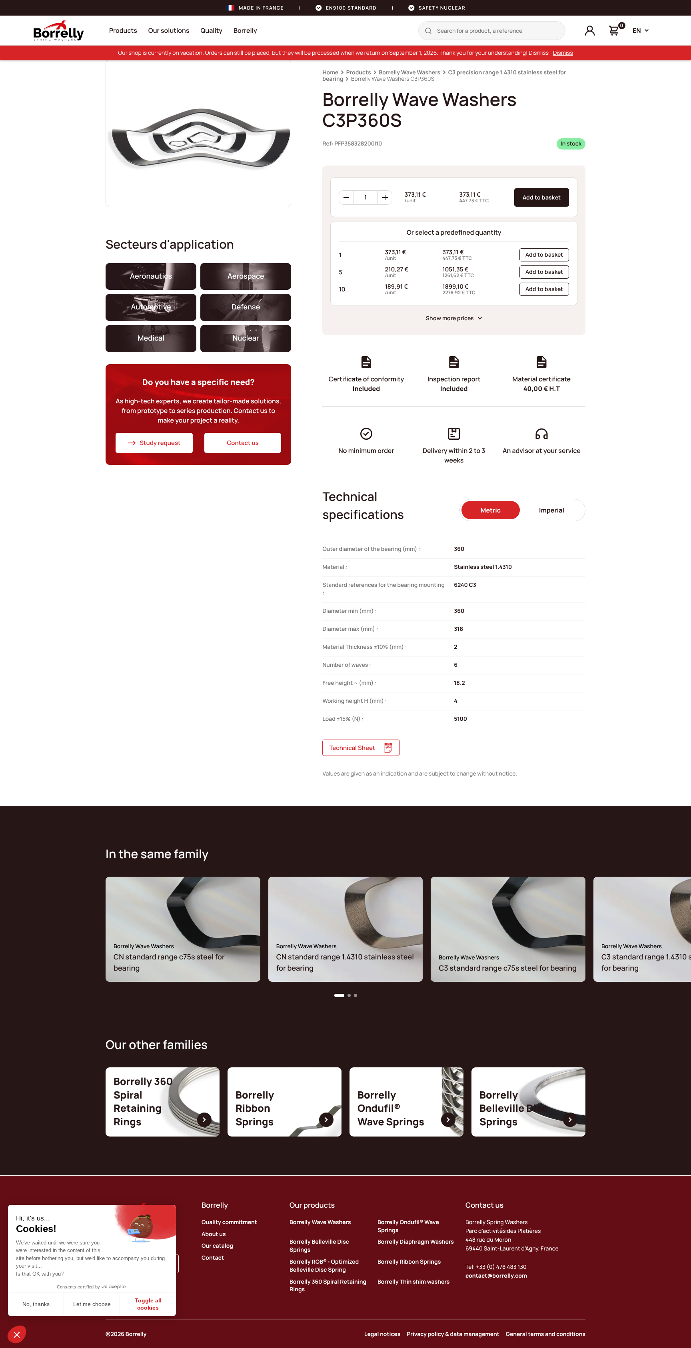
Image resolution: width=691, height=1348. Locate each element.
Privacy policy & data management (453, 1334)
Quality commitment (229, 1222)
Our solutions (169, 30)
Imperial (551, 510)
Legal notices (382, 1334)
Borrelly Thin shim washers (413, 1282)
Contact (213, 1258)
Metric (491, 510)
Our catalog (217, 1246)
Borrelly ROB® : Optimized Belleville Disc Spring (324, 1266)
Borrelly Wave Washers (409, 72)
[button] (339, 995)
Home (330, 72)
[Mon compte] (590, 31)
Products (123, 30)
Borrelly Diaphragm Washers (415, 1242)
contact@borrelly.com (496, 1276)
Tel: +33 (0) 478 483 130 (496, 1267)
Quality (211, 30)
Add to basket (542, 197)
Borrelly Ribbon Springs (409, 1262)
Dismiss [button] (563, 53)
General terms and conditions (545, 1334)
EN (637, 30)
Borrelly (245, 30)
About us (214, 1234)
